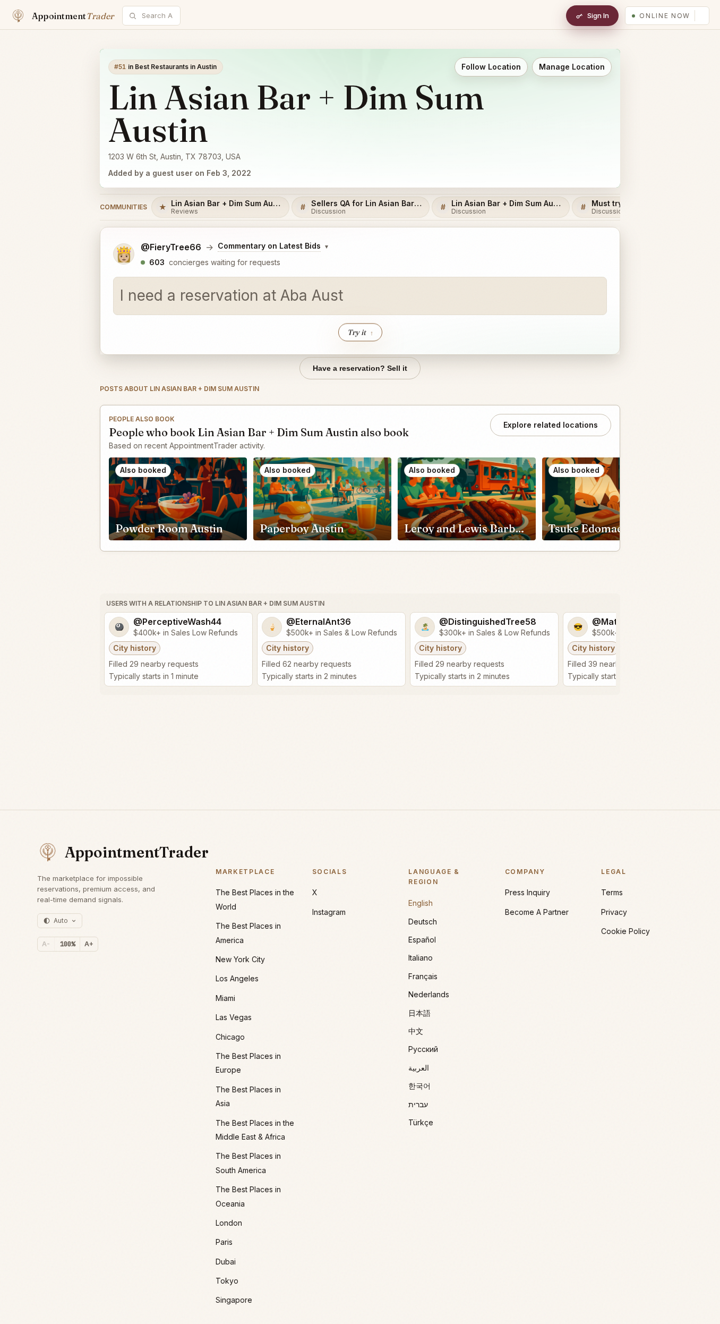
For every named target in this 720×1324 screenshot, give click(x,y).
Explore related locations (550, 424)
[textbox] (360, 296)
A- (46, 944)
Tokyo (227, 1280)
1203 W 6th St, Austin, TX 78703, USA (174, 156)
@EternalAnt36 (318, 622)
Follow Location (491, 66)
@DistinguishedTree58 (487, 622)
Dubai (226, 1261)
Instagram (329, 911)
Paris (224, 1241)
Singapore (234, 1299)
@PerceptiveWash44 (177, 622)
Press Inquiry (527, 892)
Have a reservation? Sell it (360, 368)
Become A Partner (537, 911)
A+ (88, 944)
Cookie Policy (625, 931)
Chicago (230, 1036)
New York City (240, 959)
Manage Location (572, 66)
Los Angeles (237, 978)
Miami (225, 998)
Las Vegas (234, 1017)
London (229, 1222)
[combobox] (157, 16)
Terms (612, 892)
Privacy (614, 911)
